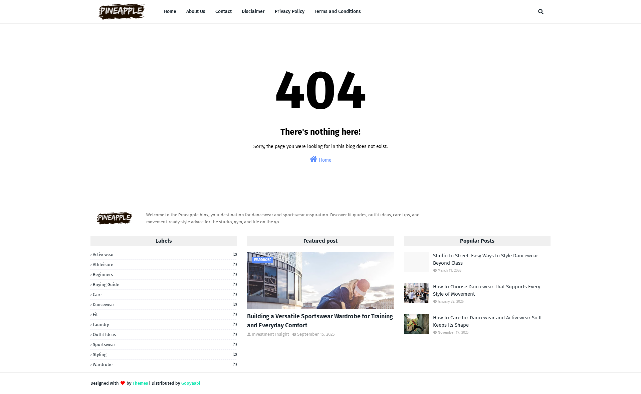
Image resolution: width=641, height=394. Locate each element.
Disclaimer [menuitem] (253, 11)
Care (165, 294)
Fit (165, 314)
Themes (140, 383)
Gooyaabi (190, 383)
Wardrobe (165, 364)
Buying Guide (165, 284)
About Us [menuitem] (195, 11)
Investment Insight (270, 334)
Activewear (165, 254)
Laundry (165, 324)
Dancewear (165, 304)
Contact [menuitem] (223, 11)
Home (324, 160)
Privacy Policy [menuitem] (289, 11)
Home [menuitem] (170, 11)
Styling (165, 354)
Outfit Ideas (165, 334)
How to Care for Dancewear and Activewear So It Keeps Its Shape (487, 321)
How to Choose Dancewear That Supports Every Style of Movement (486, 290)
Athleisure (165, 264)
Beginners (165, 274)
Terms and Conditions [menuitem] (337, 11)
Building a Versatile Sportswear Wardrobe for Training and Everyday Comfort (320, 321)
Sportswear (165, 344)
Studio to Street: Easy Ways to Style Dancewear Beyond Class (485, 259)
